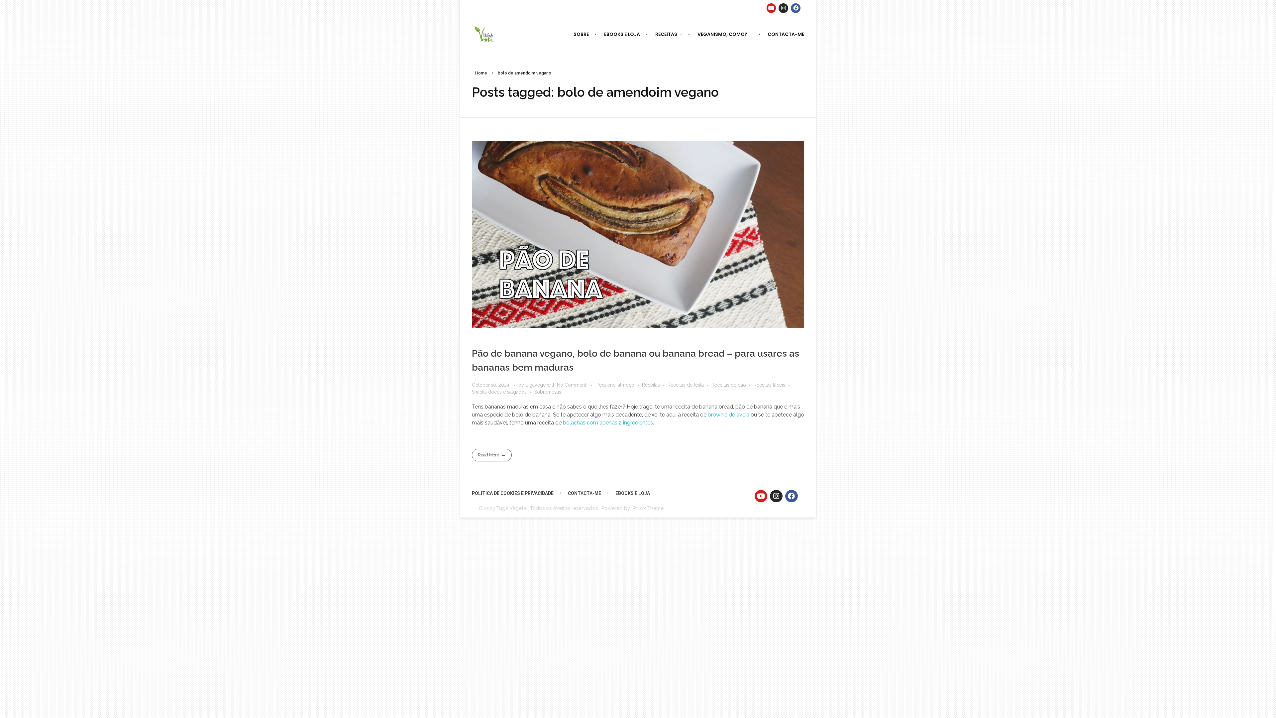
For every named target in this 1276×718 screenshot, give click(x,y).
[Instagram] (783, 8)
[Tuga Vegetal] (484, 33)
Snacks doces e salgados (499, 392)
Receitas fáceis (769, 385)
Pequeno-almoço (615, 385)
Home (481, 73)
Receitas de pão (728, 385)
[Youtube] (771, 8)
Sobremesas (547, 392)
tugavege (536, 385)
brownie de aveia (728, 415)
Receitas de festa (686, 385)
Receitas (651, 385)
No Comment (571, 385)
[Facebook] (795, 8)
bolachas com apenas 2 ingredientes (608, 422)
